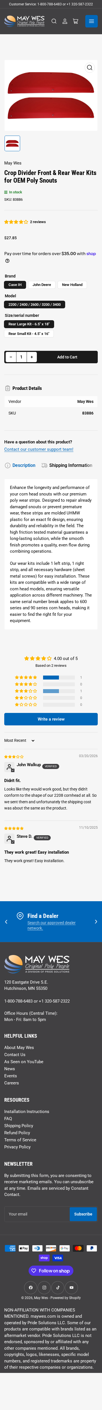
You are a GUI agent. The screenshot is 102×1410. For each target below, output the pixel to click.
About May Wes (19, 1047)
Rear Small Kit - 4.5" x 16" (28, 334)
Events (10, 1075)
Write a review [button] (51, 719)
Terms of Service (20, 1139)
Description (23, 465)
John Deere (42, 285)
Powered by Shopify (65, 1298)
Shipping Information (70, 465)
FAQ (8, 1118)
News (9, 1068)
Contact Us (15, 1054)
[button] (16, 222)
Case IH (15, 285)
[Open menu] (91, 21)
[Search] (54, 21)
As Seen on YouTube (23, 1061)
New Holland (72, 285)
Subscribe (83, 1214)
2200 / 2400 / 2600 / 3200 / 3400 (34, 304)
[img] (14, 756)
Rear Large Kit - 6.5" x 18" (29, 324)
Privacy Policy (17, 1147)
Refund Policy (17, 1132)
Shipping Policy (18, 1125)
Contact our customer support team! (38, 449)
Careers (11, 1083)
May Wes (13, 163)
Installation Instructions (26, 1111)
